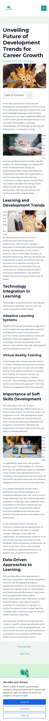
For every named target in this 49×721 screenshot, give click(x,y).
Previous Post (24, 646)
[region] (24, 699)
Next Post (24, 653)
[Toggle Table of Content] (28, 95)
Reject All (24, 715)
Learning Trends (10, 61)
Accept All (24, 702)
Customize (24, 709)
